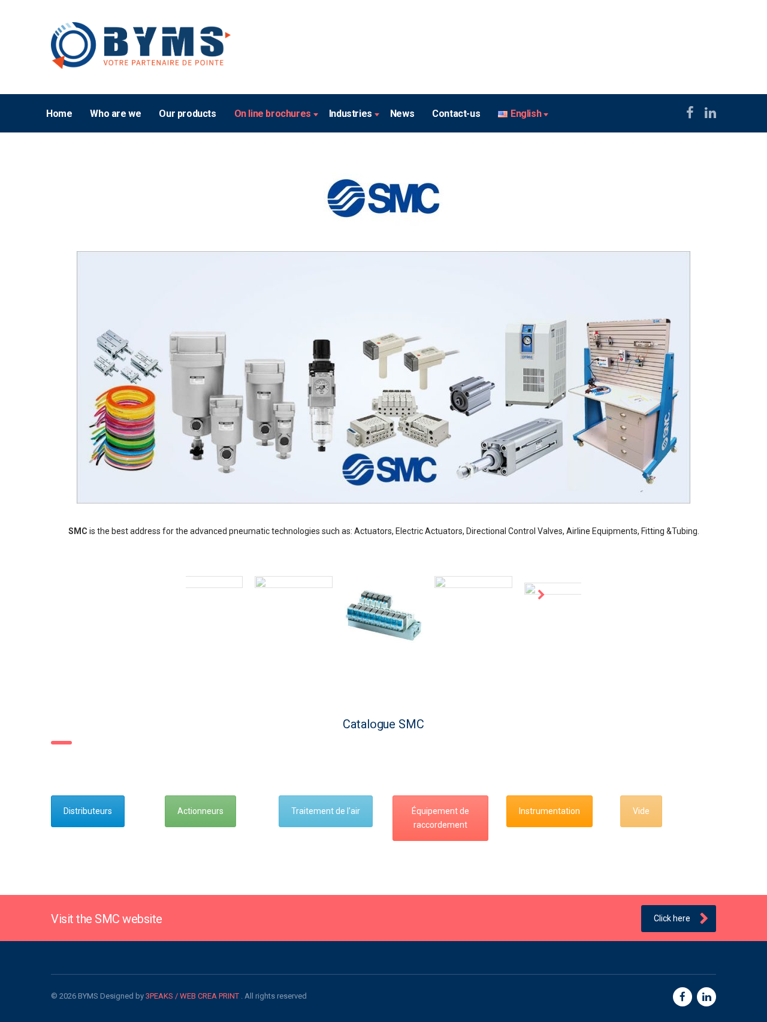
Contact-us (456, 113)
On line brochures (272, 113)
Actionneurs (200, 811)
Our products (187, 113)
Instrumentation (549, 811)
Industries (350, 113)
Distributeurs (88, 811)
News (402, 113)
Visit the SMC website (106, 919)
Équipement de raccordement (440, 818)
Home (59, 113)
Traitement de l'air (325, 811)
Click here (672, 918)
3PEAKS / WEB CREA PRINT (193, 995)
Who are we (115, 113)
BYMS (88, 995)
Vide (641, 811)
